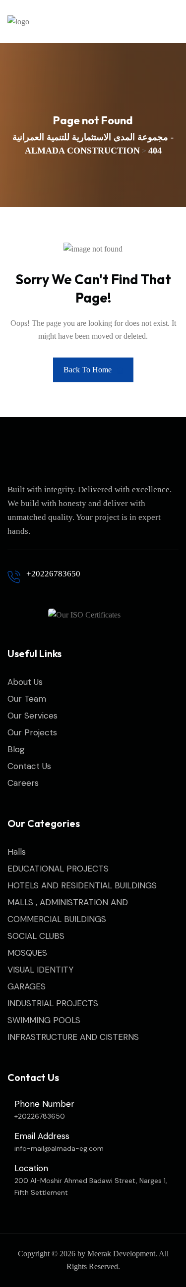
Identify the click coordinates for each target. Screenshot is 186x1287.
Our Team (26, 698)
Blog (16, 749)
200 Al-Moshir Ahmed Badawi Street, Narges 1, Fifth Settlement (90, 1186)
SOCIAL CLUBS (35, 935)
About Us (25, 681)
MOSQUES (27, 952)
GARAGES (26, 986)
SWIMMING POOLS (43, 1020)
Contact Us (29, 766)
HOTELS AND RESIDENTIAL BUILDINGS (82, 885)
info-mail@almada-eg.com (59, 1148)
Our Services (32, 715)
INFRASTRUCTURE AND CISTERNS (73, 1036)
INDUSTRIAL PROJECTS (52, 1003)
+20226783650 (53, 573)
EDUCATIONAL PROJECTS (58, 868)
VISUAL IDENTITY (40, 969)
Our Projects (32, 732)
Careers (23, 782)
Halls (16, 851)
